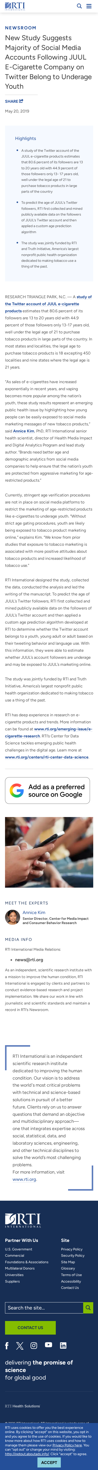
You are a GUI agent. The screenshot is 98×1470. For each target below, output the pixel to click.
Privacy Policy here (67, 1445)
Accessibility (71, 1281)
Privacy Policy (71, 1249)
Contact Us (70, 1288)
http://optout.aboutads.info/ (27, 1454)
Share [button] (12, 101)
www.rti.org (24, 1179)
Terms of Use (71, 1275)
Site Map (68, 1262)
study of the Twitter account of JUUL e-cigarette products (48, 303)
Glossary (68, 1268)
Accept (51, 1462)
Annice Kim (23, 431)
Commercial (14, 1255)
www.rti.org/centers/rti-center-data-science (46, 757)
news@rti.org (29, 959)
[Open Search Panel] (79, 6)
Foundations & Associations (26, 1262)
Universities (14, 1275)
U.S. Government (18, 1249)
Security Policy (72, 1255)
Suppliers (12, 1281)
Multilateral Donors (20, 1268)
